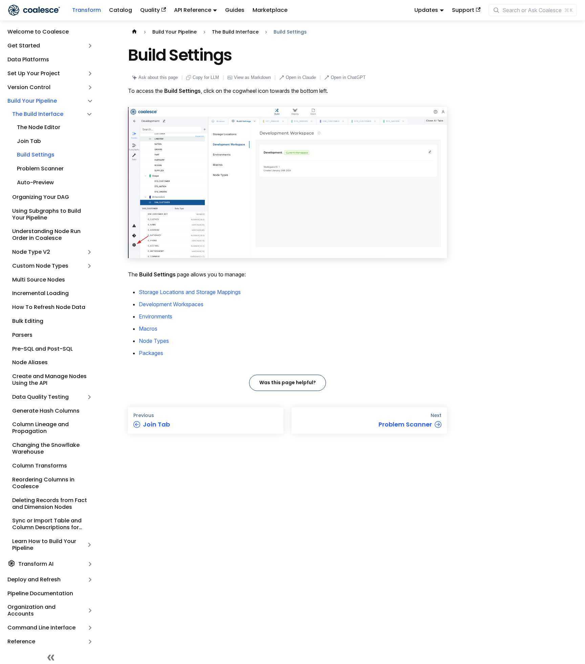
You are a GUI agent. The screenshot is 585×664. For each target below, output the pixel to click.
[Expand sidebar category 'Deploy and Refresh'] (90, 579)
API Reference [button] (192, 10)
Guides (234, 10)
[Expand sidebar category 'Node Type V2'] (89, 252)
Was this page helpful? (287, 382)
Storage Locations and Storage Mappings (190, 292)
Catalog (120, 10)
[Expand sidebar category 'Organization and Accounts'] (90, 611)
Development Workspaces (171, 304)
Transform (86, 10)
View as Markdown (252, 77)
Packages (151, 353)
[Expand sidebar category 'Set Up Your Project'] (90, 73)
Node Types (154, 340)
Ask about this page (158, 77)
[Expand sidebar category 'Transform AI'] (90, 564)
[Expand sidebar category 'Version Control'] (90, 87)
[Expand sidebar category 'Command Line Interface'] (90, 628)
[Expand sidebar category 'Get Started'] (90, 45)
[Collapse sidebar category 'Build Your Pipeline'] (90, 101)
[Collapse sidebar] (51, 657)
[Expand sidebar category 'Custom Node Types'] (89, 266)
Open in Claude (301, 77)
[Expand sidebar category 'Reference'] (90, 641)
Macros (148, 328)
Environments (155, 316)
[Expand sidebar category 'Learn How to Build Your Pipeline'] (89, 545)
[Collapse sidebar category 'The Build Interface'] (89, 114)
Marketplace (270, 10)
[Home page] (134, 32)
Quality (150, 10)
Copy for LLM (206, 77)
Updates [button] (426, 10)
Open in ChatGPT (348, 77)
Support (463, 10)
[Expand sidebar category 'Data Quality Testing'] (89, 397)
